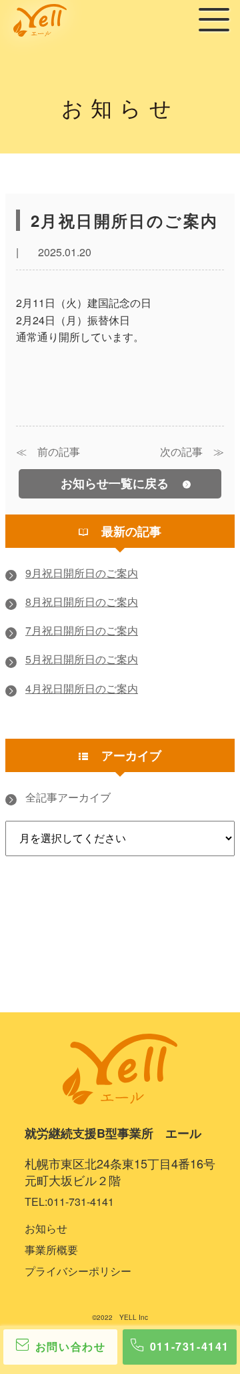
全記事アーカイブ (68, 798)
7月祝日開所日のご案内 (81, 631)
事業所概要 (51, 1249)
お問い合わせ (70, 1346)
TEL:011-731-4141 (69, 1201)
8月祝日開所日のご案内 (81, 603)
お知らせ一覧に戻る (116, 483)
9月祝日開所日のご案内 (81, 574)
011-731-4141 (189, 1346)
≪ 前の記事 (48, 451)
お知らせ (46, 1228)
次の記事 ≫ (192, 451)
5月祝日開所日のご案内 (81, 660)
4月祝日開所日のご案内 (81, 689)
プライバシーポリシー (78, 1271)
